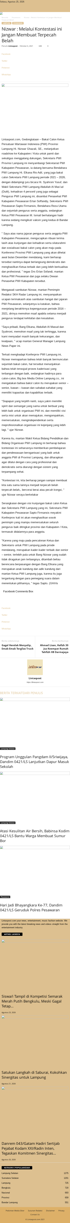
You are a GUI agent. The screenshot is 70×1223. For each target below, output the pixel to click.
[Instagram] (28, 1)
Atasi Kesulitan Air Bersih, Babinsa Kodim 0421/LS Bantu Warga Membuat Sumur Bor (34, 835)
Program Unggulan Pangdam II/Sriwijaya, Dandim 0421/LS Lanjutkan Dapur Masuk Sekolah (34, 761)
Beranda (5, 17)
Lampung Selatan (8, 748)
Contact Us (35, 1214)
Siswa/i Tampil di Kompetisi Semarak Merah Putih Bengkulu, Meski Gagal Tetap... (32, 1001)
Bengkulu (6, 1188)
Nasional (6, 1192)
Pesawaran (16, 17)
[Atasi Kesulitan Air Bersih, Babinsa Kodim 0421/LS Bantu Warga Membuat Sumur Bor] (35, 798)
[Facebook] (25, 1)
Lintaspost (13, 46)
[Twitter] (30, 1)
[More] (35, 80)
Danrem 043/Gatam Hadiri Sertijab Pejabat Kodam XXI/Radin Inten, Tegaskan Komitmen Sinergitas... (31, 1148)
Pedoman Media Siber (15, 1210)
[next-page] (2, 917)
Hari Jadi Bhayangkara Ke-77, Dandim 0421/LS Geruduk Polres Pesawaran (31, 907)
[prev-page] (1, 917)
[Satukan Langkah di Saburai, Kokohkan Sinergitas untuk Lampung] (35, 1040)
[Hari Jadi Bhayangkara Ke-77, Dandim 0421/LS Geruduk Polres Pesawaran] (35, 872)
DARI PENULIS (33, 693)
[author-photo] (35, 667)
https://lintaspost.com (35, 682)
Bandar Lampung (10, 1202)
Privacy (61, 1210)
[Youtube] (32, 1)
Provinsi (5, 1197)
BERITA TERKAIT (11, 693)
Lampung (6, 23)
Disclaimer (50, 1210)
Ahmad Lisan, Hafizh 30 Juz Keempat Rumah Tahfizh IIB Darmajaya (54, 649)
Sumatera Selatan (10, 1178)
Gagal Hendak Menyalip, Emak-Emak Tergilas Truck (17, 647)
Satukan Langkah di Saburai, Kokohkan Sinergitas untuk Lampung (34, 1075)
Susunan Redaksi (35, 1210)
